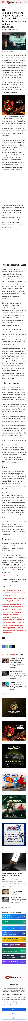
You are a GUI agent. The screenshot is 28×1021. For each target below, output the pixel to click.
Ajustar (14, 1013)
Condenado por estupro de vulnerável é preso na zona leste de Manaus (14, 593)
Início (3, 7)
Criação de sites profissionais (10, 938)
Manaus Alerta (7, 29)
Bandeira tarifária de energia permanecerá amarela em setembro (12, 875)
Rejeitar (14, 1018)
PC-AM (20, 637)
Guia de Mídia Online (8, 955)
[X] (13, 646)
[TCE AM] (14, 707)
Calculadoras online (7, 932)
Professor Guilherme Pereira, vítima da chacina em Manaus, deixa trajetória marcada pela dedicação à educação (18, 675)
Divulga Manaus (6, 915)
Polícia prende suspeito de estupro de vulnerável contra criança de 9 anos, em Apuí (13, 606)
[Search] (26, 2)
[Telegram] (10, 646)
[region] (14, 1006)
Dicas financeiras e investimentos (11, 950)
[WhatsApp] (6, 646)
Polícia (6, 7)
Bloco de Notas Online (8, 927)
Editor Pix (5, 921)
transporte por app (6, 639)
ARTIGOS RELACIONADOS (8, 654)
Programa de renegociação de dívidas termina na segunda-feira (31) (18, 891)
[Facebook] (3, 646)
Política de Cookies (15, 1004)
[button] (2, 2)
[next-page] (5, 694)
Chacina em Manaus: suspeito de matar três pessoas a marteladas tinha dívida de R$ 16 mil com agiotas (18, 686)
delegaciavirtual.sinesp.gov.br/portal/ (14, 575)
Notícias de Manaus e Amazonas (11, 944)
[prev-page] (3, 694)
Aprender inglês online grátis (10, 961)
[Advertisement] (14, 187)
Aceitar (14, 1009)
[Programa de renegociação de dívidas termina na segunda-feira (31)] (5, 891)
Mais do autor (19, 654)
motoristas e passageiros (11, 637)
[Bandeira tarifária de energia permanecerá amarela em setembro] (14, 862)
